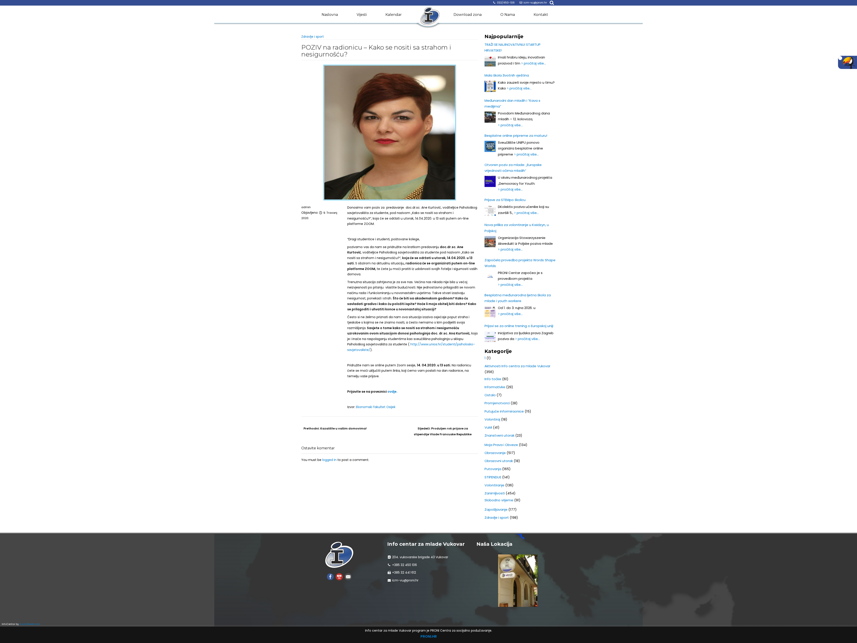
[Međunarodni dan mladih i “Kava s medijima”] (490, 117)
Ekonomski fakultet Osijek (375, 407)
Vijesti (362, 14)
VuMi (488, 427)
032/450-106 (506, 2)
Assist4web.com (29, 624)
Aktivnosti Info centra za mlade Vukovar (517, 366)
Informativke (495, 387)
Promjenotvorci (497, 403)
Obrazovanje (495, 452)
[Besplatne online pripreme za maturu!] (490, 146)
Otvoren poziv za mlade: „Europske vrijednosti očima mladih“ (513, 167)
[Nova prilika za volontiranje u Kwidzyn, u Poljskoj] (490, 241)
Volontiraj (492, 419)
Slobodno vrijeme (499, 500)
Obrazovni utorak (499, 460)
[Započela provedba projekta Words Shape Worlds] (490, 276)
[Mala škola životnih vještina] (490, 86)
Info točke (493, 379)
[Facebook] (330, 576)
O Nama (507, 14)
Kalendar (393, 14)
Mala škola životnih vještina (507, 75)
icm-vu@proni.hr (535, 2)
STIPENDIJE (493, 477)
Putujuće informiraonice (504, 411)
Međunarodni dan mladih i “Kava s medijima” (512, 103)
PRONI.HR (428, 636)
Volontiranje (494, 485)
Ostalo (490, 395)
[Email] (348, 576)
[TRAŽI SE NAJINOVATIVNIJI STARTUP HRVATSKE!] (490, 61)
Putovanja (493, 469)
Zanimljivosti (495, 493)
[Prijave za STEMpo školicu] (490, 210)
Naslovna (330, 14)
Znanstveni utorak (499, 435)
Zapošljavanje (496, 509)
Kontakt (541, 14)
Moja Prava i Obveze (501, 444)
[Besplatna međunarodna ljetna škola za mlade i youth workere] (490, 311)
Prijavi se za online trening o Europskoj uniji (519, 326)
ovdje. (392, 391)
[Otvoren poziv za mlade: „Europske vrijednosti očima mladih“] (490, 181)
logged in (329, 460)
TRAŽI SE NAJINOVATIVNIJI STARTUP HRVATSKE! (513, 47)
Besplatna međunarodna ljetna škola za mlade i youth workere (518, 298)
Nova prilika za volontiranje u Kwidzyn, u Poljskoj (517, 227)
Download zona (467, 14)
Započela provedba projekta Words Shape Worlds (520, 263)
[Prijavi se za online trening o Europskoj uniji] (490, 336)
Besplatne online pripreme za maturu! (516, 135)
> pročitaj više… (533, 63)
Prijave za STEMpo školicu (505, 199)
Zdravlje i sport (312, 36)
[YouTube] (339, 576)
